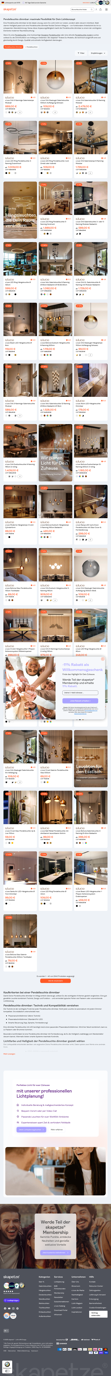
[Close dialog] (102, 658)
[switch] (7, 1371)
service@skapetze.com (91, 710)
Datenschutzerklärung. (80, 714)
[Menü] (11, 1362)
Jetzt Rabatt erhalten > (80, 701)
